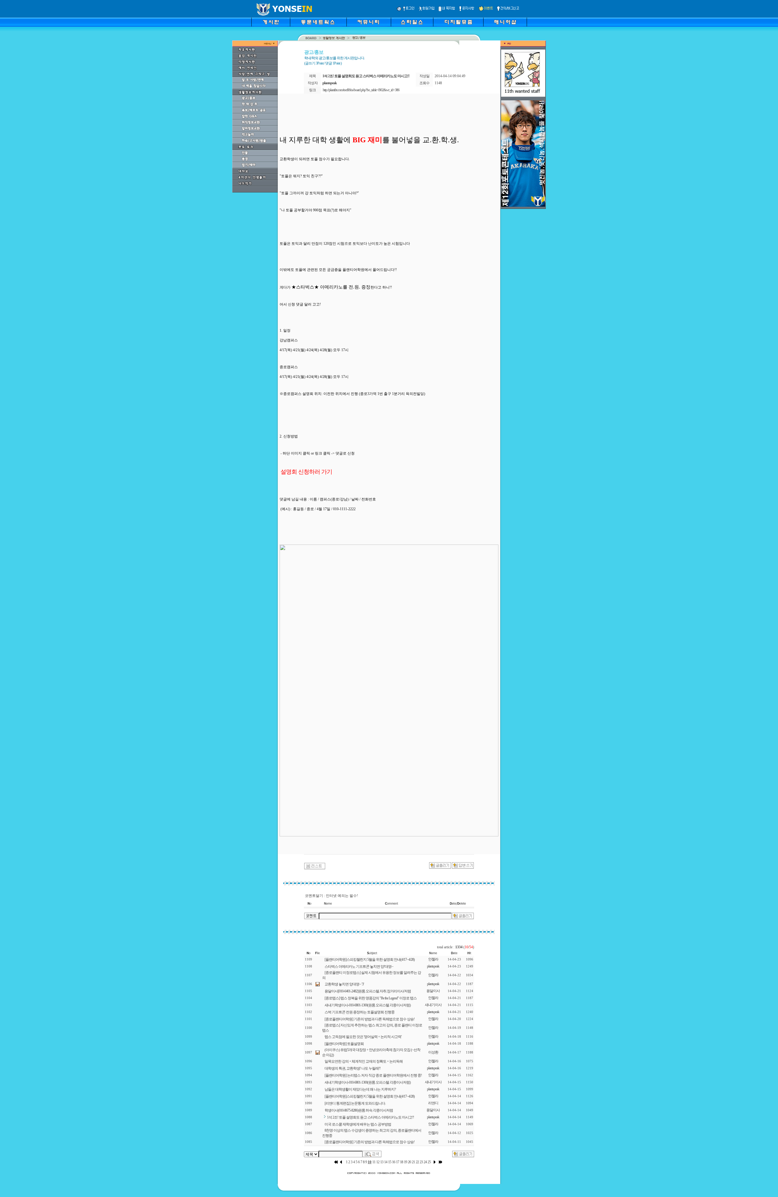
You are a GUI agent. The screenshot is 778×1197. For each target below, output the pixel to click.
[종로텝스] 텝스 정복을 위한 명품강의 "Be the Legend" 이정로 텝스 (371, 998)
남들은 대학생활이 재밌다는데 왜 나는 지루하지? (360, 1089)
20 (409, 1162)
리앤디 (433, 1103)
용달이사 (433, 991)
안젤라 (433, 959)
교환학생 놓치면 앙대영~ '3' (344, 984)
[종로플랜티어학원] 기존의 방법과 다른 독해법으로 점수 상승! (370, 1019)
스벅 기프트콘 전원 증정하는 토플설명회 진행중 (359, 1012)
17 (397, 1162)
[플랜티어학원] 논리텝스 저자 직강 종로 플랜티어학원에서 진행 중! (373, 1075)
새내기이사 (433, 1005)
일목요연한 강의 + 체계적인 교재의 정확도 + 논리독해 (364, 1061)
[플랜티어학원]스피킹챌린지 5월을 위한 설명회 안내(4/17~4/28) (370, 959)
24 (425, 1162)
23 (421, 1162)
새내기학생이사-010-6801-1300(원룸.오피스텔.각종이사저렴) (368, 1005)
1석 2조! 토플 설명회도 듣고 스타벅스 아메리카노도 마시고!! (370, 1117)
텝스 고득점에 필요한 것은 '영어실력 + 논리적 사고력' (363, 1037)
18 (401, 1162)
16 (393, 1162)
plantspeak (433, 966)
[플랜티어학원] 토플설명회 (344, 1044)
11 (373, 1162)
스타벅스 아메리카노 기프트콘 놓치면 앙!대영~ (359, 966)
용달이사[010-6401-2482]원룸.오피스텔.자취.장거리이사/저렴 (368, 991)
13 (381, 1162)
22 (417, 1162)
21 (413, 1162)
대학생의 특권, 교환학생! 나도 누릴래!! (352, 1068)
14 (385, 1162)
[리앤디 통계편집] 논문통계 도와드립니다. (355, 1103)
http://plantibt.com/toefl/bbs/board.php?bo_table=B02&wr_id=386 (361, 90)
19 (405, 1162)
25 (429, 1162)
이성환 (433, 1052)
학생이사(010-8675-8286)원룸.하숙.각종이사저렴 (359, 1110)
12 (377, 1162)
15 (389, 1162)
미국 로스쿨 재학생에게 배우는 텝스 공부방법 (358, 1124)
